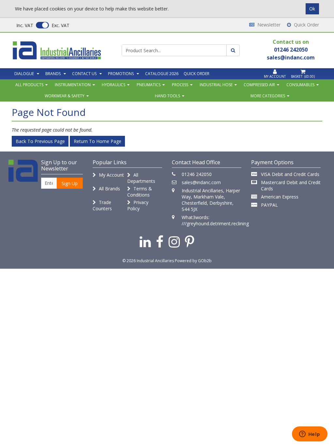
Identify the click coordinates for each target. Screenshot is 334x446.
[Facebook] (159, 241)
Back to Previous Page (40, 141)
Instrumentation (73, 85)
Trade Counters (102, 205)
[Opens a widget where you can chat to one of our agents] (309, 434)
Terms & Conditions (139, 191)
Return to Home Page (97, 141)
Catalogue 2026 (161, 73)
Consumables (300, 85)
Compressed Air (259, 85)
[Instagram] (174, 241)
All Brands (109, 188)
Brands (53, 73)
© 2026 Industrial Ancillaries (148, 260)
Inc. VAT (24, 25)
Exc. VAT (60, 25)
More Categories (267, 96)
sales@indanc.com (201, 182)
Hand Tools (167, 96)
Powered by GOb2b (193, 260)
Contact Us (84, 73)
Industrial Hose (216, 85)
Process (180, 85)
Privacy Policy (137, 205)
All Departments (141, 178)
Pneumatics (148, 85)
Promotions (121, 73)
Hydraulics (113, 85)
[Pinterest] (189, 241)
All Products (29, 85)
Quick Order (306, 25)
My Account (111, 175)
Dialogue (24, 73)
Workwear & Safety (64, 96)
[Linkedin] (145, 241)
